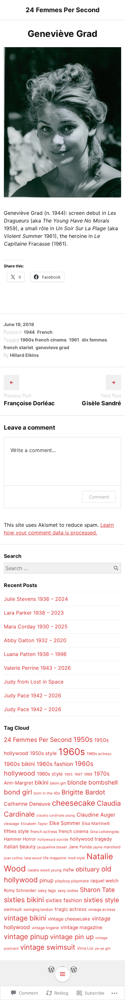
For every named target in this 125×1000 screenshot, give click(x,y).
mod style (76, 858)
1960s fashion (55, 764)
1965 (68, 774)
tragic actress (70, 909)
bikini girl (58, 783)
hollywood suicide (53, 839)
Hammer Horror (20, 839)
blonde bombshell (92, 782)
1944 (29, 332)
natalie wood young (45, 870)
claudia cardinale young (55, 815)
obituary (88, 869)
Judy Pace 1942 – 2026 (32, 695)
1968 (88, 774)
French (45, 332)
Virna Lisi (85, 948)
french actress (43, 831)
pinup (46, 880)
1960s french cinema (43, 339)
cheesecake (73, 803)
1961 (74, 339)
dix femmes (94, 339)
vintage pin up (72, 937)
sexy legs (47, 890)
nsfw (68, 870)
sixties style (101, 900)
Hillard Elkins (24, 355)
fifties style (16, 831)
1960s (71, 751)
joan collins (13, 858)
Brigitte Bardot (83, 792)
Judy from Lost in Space (33, 681)
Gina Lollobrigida (104, 831)
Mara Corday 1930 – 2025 (36, 626)
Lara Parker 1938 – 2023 (34, 612)
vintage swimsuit (47, 947)
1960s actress (99, 753)
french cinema (73, 831)
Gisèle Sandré (101, 403)
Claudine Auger (96, 814)
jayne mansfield (107, 847)
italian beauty (20, 847)
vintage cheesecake (69, 918)
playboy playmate (72, 880)
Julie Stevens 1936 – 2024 (36, 599)
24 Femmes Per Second (63, 10)
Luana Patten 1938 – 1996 (35, 654)
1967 (78, 774)
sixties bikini (24, 899)
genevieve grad (52, 347)
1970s (102, 773)
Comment (99, 497)
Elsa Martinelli (96, 823)
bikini (41, 782)
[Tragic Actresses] (74, 969)
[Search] (116, 568)
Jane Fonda (80, 846)
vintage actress (101, 909)
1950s (83, 739)
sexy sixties (68, 890)
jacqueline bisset (52, 847)
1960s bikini (19, 764)
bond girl (18, 792)
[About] (51, 969)
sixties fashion (64, 900)
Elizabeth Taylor (34, 823)
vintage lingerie (45, 928)
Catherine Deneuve (27, 804)
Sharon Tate (97, 890)
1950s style (43, 753)
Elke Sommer (64, 823)
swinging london (38, 909)
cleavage (11, 823)
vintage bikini (25, 918)
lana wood (33, 858)
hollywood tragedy (91, 839)
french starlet (18, 347)
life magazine (54, 858)
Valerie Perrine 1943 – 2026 (37, 668)
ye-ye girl (103, 948)
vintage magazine (81, 927)
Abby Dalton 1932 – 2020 (35, 640)
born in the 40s (47, 793)
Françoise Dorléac (29, 403)
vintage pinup (26, 936)
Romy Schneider (20, 890)
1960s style (50, 774)
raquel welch (104, 881)
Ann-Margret (18, 783)
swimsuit (13, 909)
